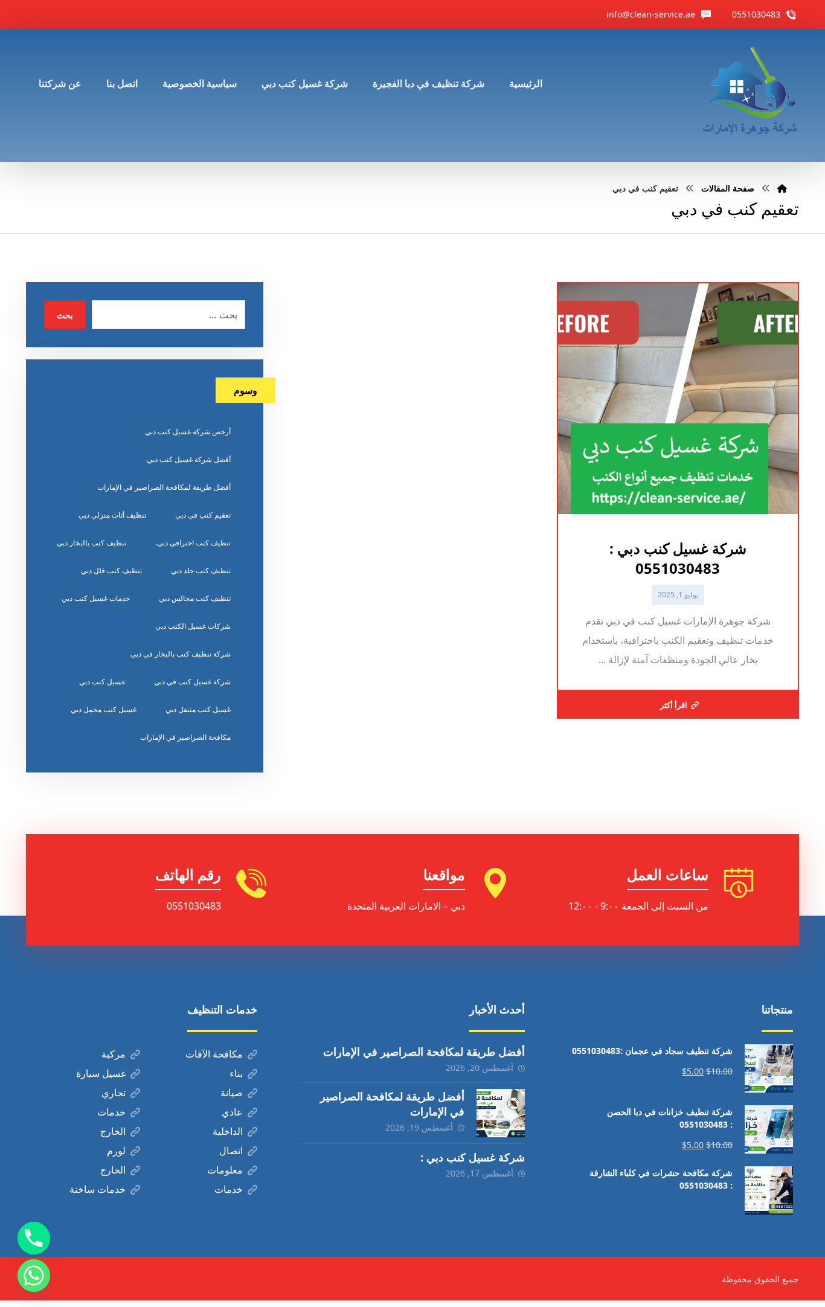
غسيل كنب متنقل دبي (198, 709)
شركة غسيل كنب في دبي (192, 681)
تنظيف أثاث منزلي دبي (112, 515)
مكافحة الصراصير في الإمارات (185, 737)
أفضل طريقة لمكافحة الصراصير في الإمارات (164, 487)
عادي (232, 1112)
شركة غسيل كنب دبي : (472, 1157)
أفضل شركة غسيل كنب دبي (189, 459)
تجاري (113, 1092)
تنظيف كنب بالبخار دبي (91, 543)
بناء (236, 1073)
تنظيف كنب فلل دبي (111, 570)
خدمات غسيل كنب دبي (96, 598)
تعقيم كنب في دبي (203, 515)
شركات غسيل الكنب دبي (193, 626)
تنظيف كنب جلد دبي (201, 570)
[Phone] (34, 1238)
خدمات (111, 1112)
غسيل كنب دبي (102, 681)
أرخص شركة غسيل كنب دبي (188, 431)
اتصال (231, 1150)
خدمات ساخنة (97, 1189)
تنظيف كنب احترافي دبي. (193, 543)
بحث (65, 315)
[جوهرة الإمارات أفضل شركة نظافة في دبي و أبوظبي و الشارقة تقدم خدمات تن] (750, 95)
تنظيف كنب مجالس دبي (195, 598)
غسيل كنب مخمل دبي (103, 709)
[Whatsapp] (34, 1275)
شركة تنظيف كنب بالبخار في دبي (180, 654)
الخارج (113, 1131)
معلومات (225, 1170)
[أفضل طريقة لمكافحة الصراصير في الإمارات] (501, 1113)
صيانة (231, 1092)
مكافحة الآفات (214, 1054)
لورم (116, 1150)
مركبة (113, 1054)
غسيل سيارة (101, 1073)
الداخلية (228, 1131)
